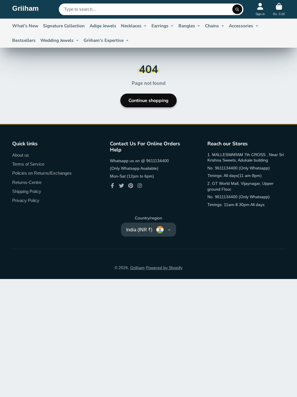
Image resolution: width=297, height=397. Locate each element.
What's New (25, 26)
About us (20, 155)
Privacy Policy (25, 200)
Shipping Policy (26, 191)
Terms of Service (28, 164)
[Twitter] (121, 185)
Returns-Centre (26, 182)
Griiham (137, 267)
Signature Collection (64, 26)
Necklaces (131, 26)
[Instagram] (139, 185)
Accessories (241, 26)
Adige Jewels (103, 26)
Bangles (186, 26)
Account (260, 9)
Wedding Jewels (57, 40)
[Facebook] (112, 185)
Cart (279, 9)
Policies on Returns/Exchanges (42, 173)
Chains (212, 26)
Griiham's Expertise (104, 40)
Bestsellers (24, 40)
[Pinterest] (130, 185)
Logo (25, 9)
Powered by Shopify (164, 267)
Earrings (160, 26)
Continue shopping (148, 100)
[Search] (237, 9)
